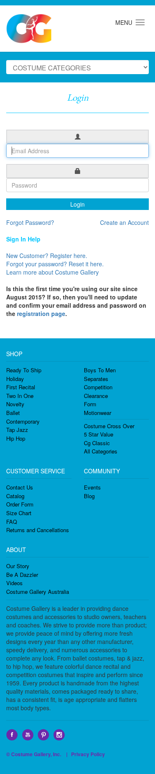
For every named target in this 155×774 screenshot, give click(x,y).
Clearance (96, 396)
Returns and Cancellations (37, 530)
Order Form (19, 504)
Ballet (13, 413)
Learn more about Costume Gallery (52, 272)
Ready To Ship (23, 370)
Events (92, 487)
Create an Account (124, 222)
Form (90, 404)
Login (77, 204)
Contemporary (23, 421)
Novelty (15, 404)
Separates (96, 379)
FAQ (11, 522)
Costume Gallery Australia (37, 592)
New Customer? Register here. (46, 255)
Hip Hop (15, 438)
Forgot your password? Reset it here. (55, 264)
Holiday (15, 379)
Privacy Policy (88, 754)
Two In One (19, 396)
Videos (14, 583)
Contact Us (19, 487)
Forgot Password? (30, 222)
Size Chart (18, 513)
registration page (41, 313)
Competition (98, 387)
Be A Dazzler (22, 575)
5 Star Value (98, 434)
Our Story (17, 566)
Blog (89, 496)
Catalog (15, 496)
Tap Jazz (17, 430)
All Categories (100, 451)
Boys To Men (100, 370)
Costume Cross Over (109, 426)
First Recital (20, 387)
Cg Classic (97, 443)
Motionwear (97, 413)
